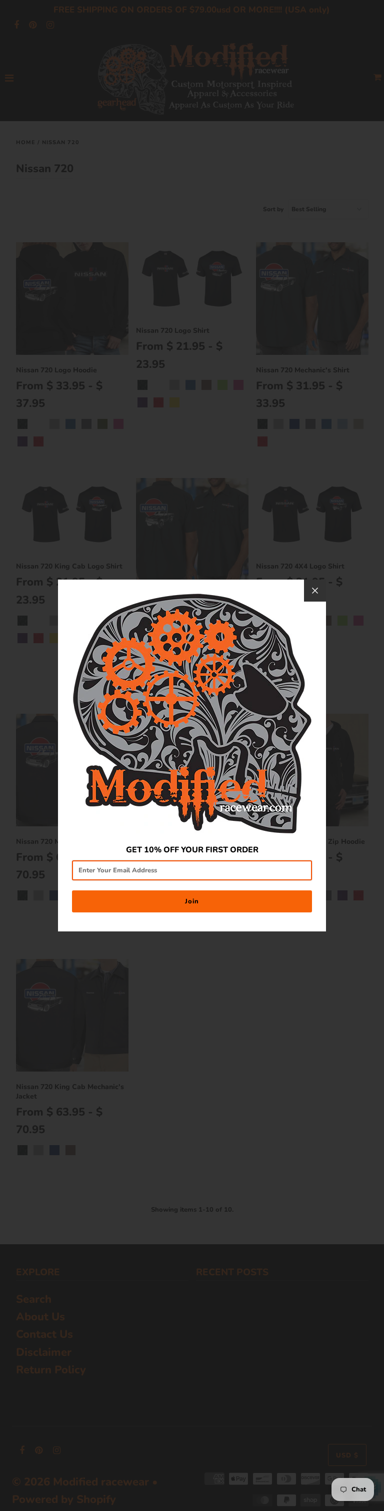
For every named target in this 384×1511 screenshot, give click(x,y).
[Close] (315, 591)
